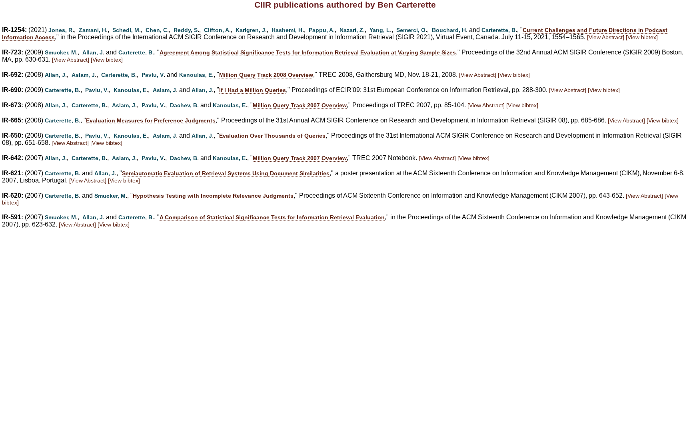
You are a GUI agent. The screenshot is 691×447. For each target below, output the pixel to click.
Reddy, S (186, 30)
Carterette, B (498, 30)
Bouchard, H (449, 30)
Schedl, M (125, 30)
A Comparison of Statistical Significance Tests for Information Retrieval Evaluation (272, 217)
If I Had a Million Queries (252, 90)
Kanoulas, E (195, 75)
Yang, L (379, 30)
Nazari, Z (351, 30)
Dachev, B (183, 105)
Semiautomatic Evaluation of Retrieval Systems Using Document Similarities (226, 173)
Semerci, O (410, 30)
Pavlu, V (153, 75)
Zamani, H (92, 30)
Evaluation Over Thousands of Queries (272, 135)
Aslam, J (83, 75)
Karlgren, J (250, 30)
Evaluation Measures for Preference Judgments (151, 120)
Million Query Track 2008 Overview (266, 75)
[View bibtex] (642, 37)
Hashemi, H (287, 30)
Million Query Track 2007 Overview (300, 105)
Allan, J (92, 52)
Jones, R (60, 30)
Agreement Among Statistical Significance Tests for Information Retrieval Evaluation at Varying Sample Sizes (308, 52)
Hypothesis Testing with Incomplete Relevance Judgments (213, 195)
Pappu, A (321, 30)
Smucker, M (60, 52)
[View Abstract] (605, 37)
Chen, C (156, 30)
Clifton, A (216, 30)
